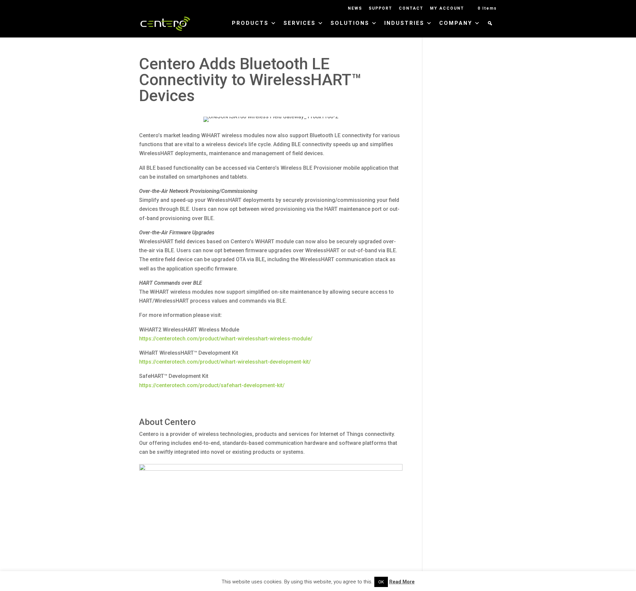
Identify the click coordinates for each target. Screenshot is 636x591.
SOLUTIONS (350, 23)
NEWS (355, 8)
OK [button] (381, 581)
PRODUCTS (250, 23)
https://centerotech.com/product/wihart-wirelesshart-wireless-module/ (225, 338)
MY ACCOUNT (447, 8)
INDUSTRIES (404, 23)
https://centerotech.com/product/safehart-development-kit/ (212, 385)
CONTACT (411, 8)
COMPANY (455, 23)
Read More (402, 582)
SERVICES (300, 23)
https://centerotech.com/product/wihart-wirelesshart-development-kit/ (225, 362)
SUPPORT (380, 8)
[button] (490, 29)
